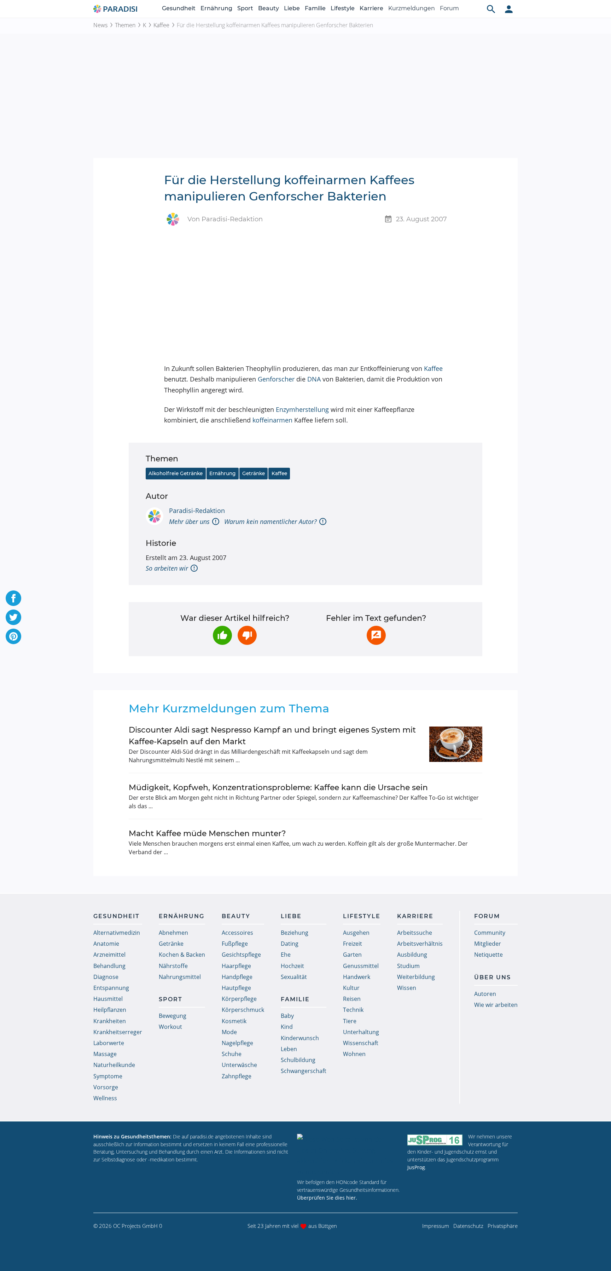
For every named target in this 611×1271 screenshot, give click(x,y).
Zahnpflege (236, 1076)
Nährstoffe (173, 966)
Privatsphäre (503, 1225)
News (100, 25)
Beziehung (294, 933)
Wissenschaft (360, 1043)
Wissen (406, 988)
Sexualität (294, 977)
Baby (287, 1016)
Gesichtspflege (241, 954)
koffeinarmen (272, 420)
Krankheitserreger (117, 1032)
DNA (314, 379)
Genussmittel (361, 966)
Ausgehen (356, 933)
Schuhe (232, 1054)
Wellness (105, 1098)
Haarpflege (236, 966)
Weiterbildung (416, 977)
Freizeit (352, 944)
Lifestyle (343, 8)
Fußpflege (235, 944)
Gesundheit (179, 8)
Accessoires (237, 933)
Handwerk (356, 977)
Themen (125, 25)
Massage (105, 1054)
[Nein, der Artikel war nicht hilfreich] (247, 635)
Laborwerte (108, 1043)
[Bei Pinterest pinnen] (13, 636)
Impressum (435, 1225)
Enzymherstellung (302, 409)
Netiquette (488, 954)
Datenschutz (468, 1225)
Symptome (107, 1076)
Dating (289, 944)
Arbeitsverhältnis (420, 944)
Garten (352, 954)
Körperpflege (239, 999)
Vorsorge (105, 1087)
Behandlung (109, 966)
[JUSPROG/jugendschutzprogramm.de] (434, 1139)
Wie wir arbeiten (496, 1005)
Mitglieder (487, 944)
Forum (449, 8)
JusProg (416, 1167)
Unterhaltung (361, 1032)
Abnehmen (173, 933)
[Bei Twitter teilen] (13, 617)
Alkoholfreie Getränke (176, 473)
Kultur (351, 988)
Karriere (371, 8)
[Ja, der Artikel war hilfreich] (222, 635)
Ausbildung (412, 954)
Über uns (492, 977)
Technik (353, 1010)
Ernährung (216, 8)
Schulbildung (298, 1060)
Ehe (286, 954)
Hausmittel (108, 999)
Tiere (349, 1021)
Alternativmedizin (116, 933)
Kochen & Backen (182, 954)
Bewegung (172, 1016)
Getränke (253, 473)
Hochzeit (292, 966)
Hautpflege (236, 988)
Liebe (292, 8)
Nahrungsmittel (180, 977)
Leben (289, 1049)
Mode (229, 1032)
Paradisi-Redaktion (197, 510)
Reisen (352, 999)
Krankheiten (109, 1021)
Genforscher (276, 379)
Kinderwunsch (300, 1038)
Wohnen (354, 1054)
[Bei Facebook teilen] (13, 598)
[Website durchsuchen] (491, 9)
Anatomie (106, 944)
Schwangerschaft (303, 1071)
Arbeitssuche (414, 933)
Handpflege (237, 977)
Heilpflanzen (109, 1010)
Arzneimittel (109, 954)
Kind (287, 1027)
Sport (245, 8)
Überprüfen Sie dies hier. (327, 1197)
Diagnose (105, 977)
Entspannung (111, 988)
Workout (170, 1027)
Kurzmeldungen (411, 8)
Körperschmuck (243, 1010)
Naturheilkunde (114, 1065)
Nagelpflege (237, 1043)
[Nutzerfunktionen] (509, 9)
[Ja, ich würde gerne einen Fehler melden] (376, 635)
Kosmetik (234, 1021)
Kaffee (161, 25)
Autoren (485, 994)
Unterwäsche (239, 1065)
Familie (315, 8)
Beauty (268, 8)
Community (489, 933)
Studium (408, 966)
